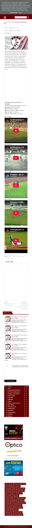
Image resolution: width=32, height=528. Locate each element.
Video (13, 258)
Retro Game (9, 258)
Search (28, 17)
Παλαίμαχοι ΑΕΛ (9, 512)
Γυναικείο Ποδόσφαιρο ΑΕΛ (11, 500)
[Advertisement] (16, 86)
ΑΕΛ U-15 (7, 493)
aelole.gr (25, 526)
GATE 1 (7, 484)
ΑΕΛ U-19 (19, 493)
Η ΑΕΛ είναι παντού (9, 505)
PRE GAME (22, 484)
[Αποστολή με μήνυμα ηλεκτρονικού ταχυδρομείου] (6, 262)
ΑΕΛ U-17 (13, 493)
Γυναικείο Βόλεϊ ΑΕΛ (20, 498)
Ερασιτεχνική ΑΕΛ (21, 502)
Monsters (16, 484)
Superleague (8, 488)
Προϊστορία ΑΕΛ (18, 512)
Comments (16, 366)
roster (6, 491)
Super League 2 (16, 486)
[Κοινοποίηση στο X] (10, 262)
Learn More (13, 12)
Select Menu (5, 17)
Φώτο (21, 514)
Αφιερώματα (9, 256)
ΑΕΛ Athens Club (13, 491)
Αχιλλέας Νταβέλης (9, 498)
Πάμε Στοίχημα (14, 510)
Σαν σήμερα (19, 256)
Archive (24, 366)
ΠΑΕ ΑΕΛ (14, 256)
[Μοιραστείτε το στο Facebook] (12, 262)
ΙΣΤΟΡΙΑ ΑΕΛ (19, 505)
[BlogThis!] (8, 262)
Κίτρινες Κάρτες (8, 507)
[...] (8, 323)
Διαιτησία (22, 500)
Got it (21, 12)
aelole (23, 256)
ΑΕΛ (6, 526)
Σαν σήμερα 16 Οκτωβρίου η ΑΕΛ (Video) (13, 30)
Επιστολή (13, 502)
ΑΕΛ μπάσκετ (8, 495)
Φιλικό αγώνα (15, 514)
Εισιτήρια (7, 502)
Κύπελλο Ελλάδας (18, 507)
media (23, 488)
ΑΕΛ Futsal (21, 491)
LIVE (11, 484)
